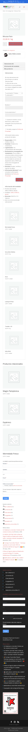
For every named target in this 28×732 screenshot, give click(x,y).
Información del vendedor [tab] (11, 66)
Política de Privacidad (17, 728)
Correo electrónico (10, 112)
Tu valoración (9, 95)
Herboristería (8, 518)
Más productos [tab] (8, 69)
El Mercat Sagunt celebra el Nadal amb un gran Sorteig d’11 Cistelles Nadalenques (13, 553)
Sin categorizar (9, 11)
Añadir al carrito (15, 44)
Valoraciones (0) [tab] (8, 64)
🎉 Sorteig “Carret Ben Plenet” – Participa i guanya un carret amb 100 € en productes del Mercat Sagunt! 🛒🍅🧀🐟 (14, 545)
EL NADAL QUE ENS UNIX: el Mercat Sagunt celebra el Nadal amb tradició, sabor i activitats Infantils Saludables (13, 536)
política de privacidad (17, 485)
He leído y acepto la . (13, 485)
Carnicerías (8, 509)
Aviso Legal (7, 728)
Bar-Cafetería (8, 506)
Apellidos (5, 469)
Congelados (8, 515)
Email (4, 478)
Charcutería (8, 512)
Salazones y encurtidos (11, 524)
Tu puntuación (9, 93)
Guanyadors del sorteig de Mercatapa (14, 688)
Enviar (5, 498)
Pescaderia (7, 521)
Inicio (4, 11)
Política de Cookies (13, 730)
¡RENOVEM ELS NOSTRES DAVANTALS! (14, 685)
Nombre (7, 105)
